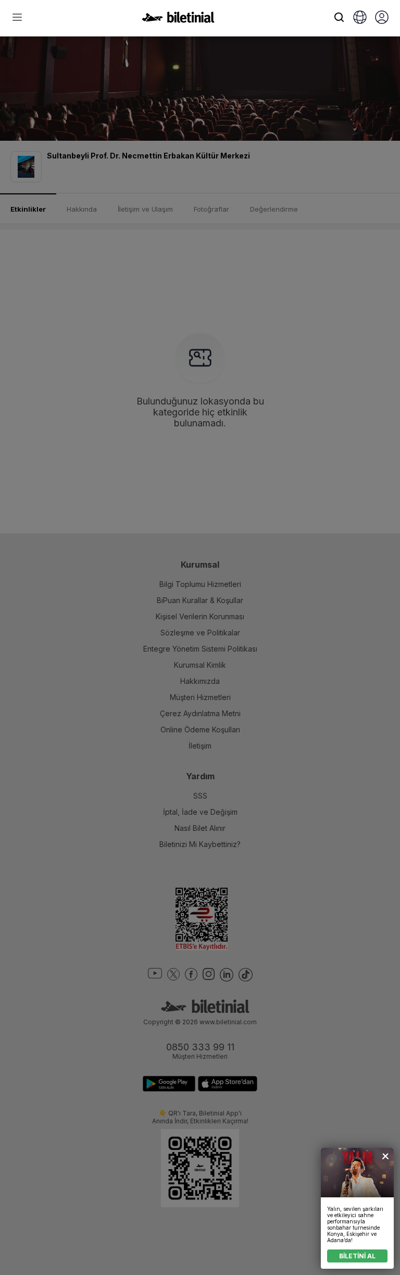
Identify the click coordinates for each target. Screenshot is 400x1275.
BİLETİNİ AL (357, 1256)
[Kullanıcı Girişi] (381, 18)
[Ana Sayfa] (178, 20)
